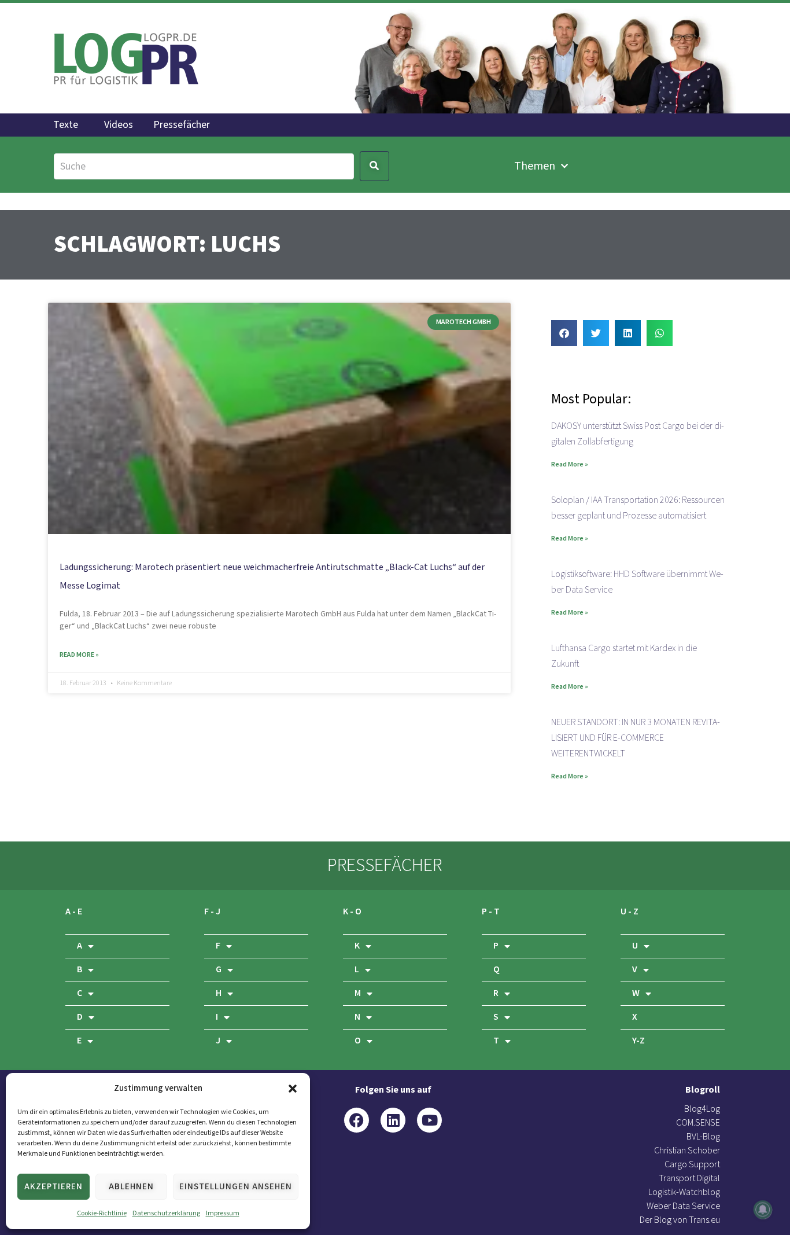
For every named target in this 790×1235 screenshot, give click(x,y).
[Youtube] (429, 1120)
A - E (73, 912)
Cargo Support (692, 1165)
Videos (118, 125)
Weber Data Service (683, 1206)
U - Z (629, 912)
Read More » (79, 654)
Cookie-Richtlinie (102, 1213)
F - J (212, 912)
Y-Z (638, 1041)
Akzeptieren (53, 1186)
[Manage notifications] (763, 1209)
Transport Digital (689, 1178)
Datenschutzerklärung (166, 1213)
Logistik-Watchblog (684, 1192)
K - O (352, 912)
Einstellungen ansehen (235, 1186)
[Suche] (204, 166)
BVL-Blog (703, 1137)
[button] (292, 1088)
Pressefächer (181, 125)
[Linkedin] (393, 1120)
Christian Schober (687, 1151)
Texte (65, 125)
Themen (534, 166)
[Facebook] (357, 1120)
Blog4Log (702, 1109)
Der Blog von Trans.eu (680, 1220)
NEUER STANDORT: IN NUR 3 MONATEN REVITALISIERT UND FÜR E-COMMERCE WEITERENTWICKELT (635, 738)
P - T (491, 912)
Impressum (222, 1213)
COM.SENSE (698, 1123)
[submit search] (374, 166)
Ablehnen (131, 1186)
